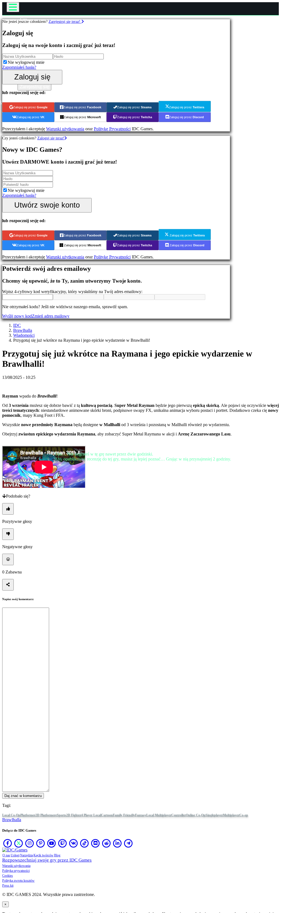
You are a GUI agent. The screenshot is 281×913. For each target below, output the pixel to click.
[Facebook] (7, 843)
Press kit (7, 885)
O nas (6, 855)
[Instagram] (29, 843)
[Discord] (95, 843)
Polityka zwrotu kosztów (18, 880)
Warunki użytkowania (16, 866)
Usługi (15, 855)
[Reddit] (106, 843)
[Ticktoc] (84, 843)
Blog (57, 855)
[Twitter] (18, 843)
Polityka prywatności (16, 871)
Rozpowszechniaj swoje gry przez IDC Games (47, 860)
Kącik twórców (43, 855)
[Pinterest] (40, 843)
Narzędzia (26, 855)
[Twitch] (62, 843)
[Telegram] (128, 843)
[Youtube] (51, 843)
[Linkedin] (117, 843)
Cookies (7, 876)
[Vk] (73, 843)
